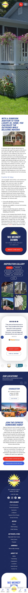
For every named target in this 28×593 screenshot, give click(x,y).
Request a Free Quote (14, 249)
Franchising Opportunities (14, 463)
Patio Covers (14, 539)
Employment (14, 561)
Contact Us (14, 568)
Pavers (14, 524)
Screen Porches (14, 517)
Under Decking (14, 529)
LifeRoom (14, 512)
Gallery (14, 556)
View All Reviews (14, 353)
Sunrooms (14, 510)
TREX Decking (14, 526)
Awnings (14, 545)
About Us (14, 553)
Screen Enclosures (14, 507)
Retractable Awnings (14, 548)
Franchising (14, 558)
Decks (14, 521)
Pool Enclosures (14, 505)
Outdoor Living (14, 534)
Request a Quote (14, 349)
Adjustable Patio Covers (14, 537)
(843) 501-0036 (14, 395)
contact (10, 224)
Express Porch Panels (14, 515)
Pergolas (14, 542)
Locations (14, 563)
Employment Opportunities (13, 458)
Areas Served (14, 566)
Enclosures (14, 502)
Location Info (14, 398)
